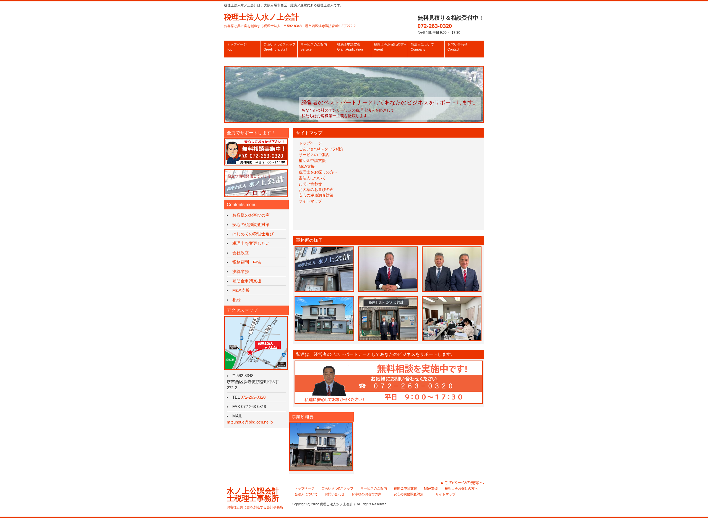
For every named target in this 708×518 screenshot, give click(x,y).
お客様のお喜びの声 (316, 189)
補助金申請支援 (350, 47)
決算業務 (240, 271)
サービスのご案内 (313, 47)
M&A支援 (307, 166)
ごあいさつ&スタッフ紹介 (321, 149)
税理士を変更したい (251, 243)
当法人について (422, 47)
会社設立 (240, 253)
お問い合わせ (457, 47)
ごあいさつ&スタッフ (280, 47)
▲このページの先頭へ (462, 482)
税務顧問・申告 (246, 262)
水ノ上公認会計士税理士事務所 (255, 498)
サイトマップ (310, 201)
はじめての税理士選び (253, 234)
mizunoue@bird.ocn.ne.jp (250, 422)
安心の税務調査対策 (316, 195)
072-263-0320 (435, 26)
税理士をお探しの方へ (390, 47)
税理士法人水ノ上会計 (290, 20)
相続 (236, 300)
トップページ (237, 47)
